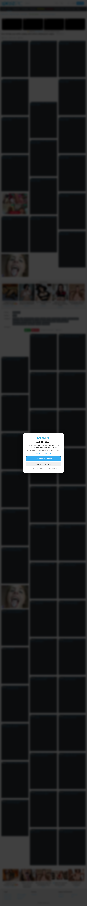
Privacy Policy (48, 453)
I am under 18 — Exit (43, 464)
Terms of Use (38, 453)
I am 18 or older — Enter (43, 458)
